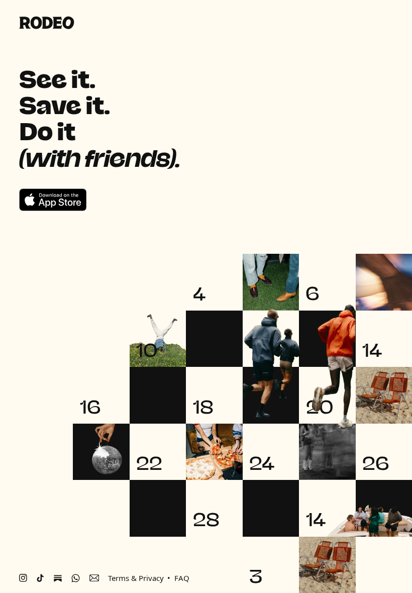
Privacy (151, 578)
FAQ (181, 578)
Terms (118, 578)
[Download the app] (53, 199)
